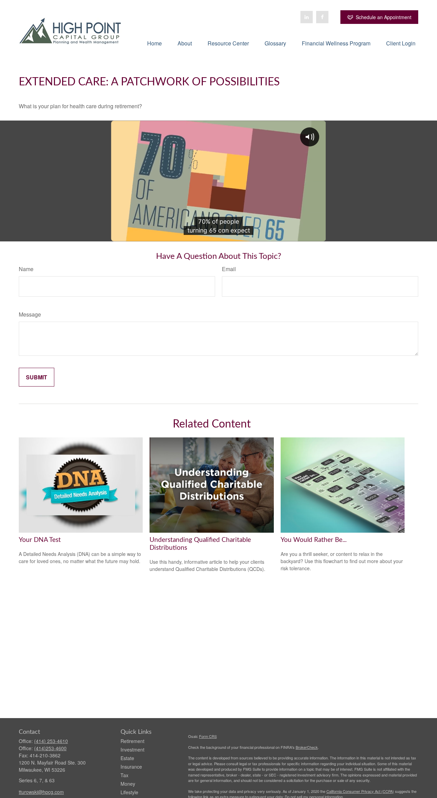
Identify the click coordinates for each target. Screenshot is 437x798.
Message (30, 314)
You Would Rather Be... (314, 540)
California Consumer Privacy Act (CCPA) (360, 791)
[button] (154, 43)
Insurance (131, 766)
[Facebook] (322, 17)
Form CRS (208, 736)
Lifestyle (129, 792)
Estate (127, 758)
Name (26, 269)
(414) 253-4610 (51, 741)
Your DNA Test (40, 540)
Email (229, 269)
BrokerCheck (307, 747)
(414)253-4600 (50, 748)
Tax (124, 775)
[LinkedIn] (306, 17)
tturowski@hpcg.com (41, 791)
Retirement (132, 741)
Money (128, 783)
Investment (132, 749)
